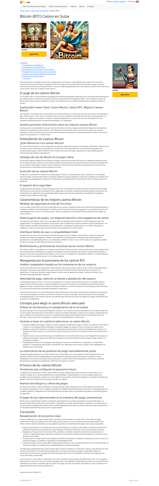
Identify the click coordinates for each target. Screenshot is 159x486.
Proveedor (90, 6)
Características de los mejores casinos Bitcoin (38, 70)
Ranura (81, 6)
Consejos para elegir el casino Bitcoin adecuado (39, 74)
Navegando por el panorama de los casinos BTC (39, 72)
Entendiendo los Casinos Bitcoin (34, 67)
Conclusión (27, 78)
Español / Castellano (119, 1)
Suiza (134, 1)
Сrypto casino (24, 11)
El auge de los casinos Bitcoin (33, 65)
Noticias (73, 6)
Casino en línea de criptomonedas (34, 6)
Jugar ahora (34, 54)
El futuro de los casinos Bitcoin (33, 76)
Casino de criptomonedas (58, 6)
